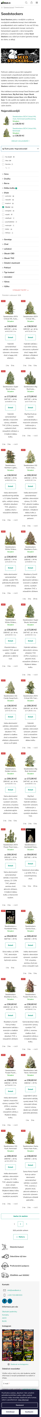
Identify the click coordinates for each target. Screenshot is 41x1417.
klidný (8, 229)
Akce (8, 161)
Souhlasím (29, 1412)
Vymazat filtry (19, 290)
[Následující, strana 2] (20, 1224)
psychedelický (11, 222)
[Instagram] (9, 1301)
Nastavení (20, 1405)
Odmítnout (10, 1412)
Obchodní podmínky (9, 1312)
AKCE (4, 1318)
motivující (9, 225)
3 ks (30, 365)
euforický (9, 196)
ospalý (8, 214)
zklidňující (9, 218)
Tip (7, 168)
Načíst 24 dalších (20, 1216)
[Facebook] (4, 1301)
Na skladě (9, 157)
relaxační (9, 200)
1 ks (7, 365)
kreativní (9, 203)
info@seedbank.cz (14, 1290)
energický (9, 211)
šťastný (9, 207)
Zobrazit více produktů (19, 141)
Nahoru (22, 1237)
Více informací (23, 1400)
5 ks (12, 365)
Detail (10, 337)
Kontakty (5, 1315)
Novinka (9, 164)
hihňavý (9, 233)
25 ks (35, 599)
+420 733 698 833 (14, 1295)
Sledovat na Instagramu (19, 1364)
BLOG (4, 1321)
